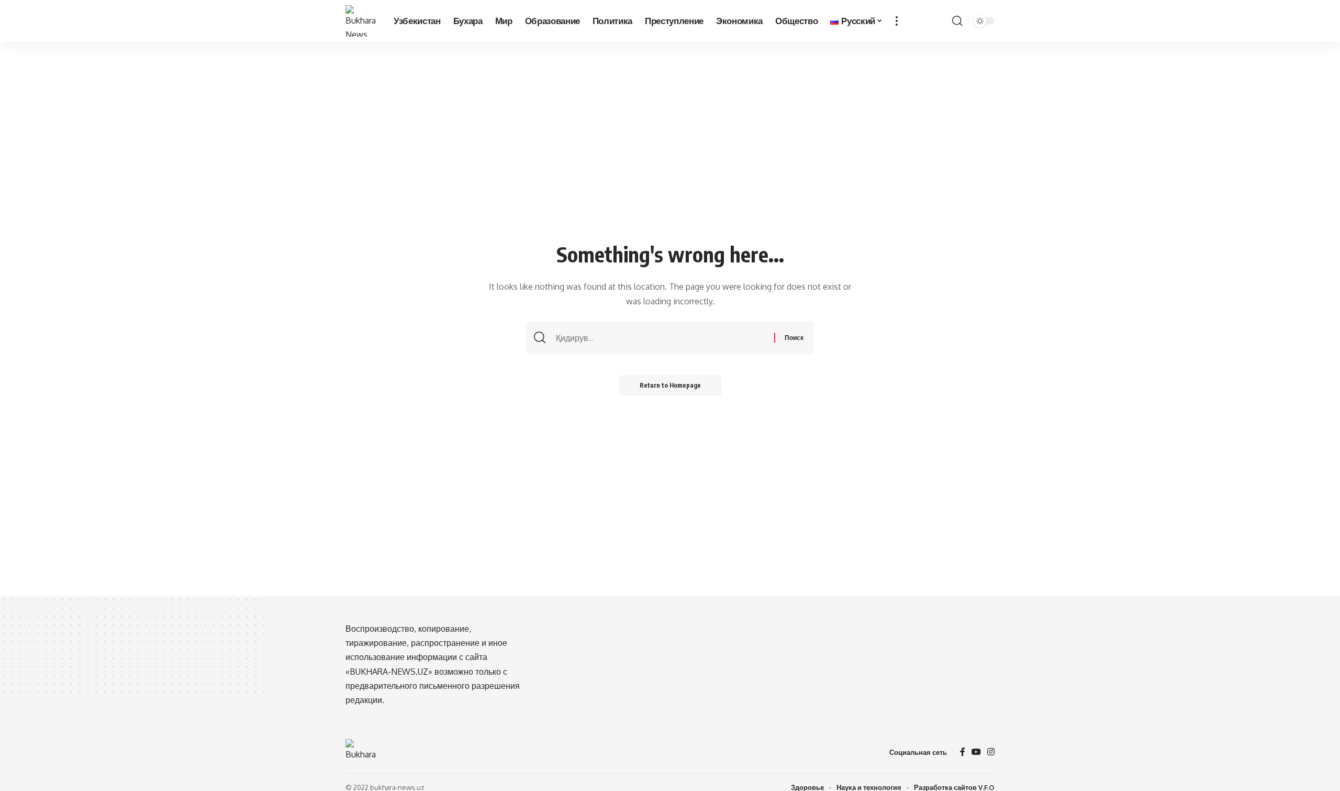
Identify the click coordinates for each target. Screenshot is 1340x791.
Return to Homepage (670, 385)
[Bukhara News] (361, 21)
